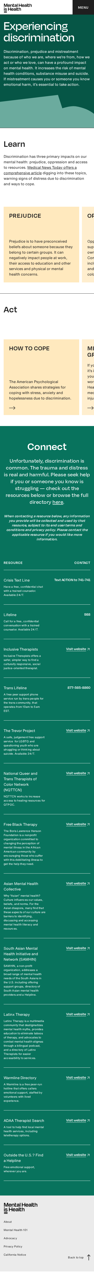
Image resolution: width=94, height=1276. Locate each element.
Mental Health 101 (15, 1230)
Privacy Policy (13, 1246)
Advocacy (10, 1238)
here (57, 501)
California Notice (15, 1255)
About (8, 1222)
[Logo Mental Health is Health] (18, 7)
